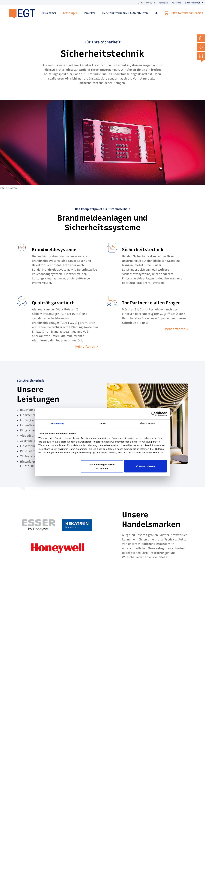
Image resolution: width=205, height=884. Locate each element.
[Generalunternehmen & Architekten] (201, 38)
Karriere (176, 2)
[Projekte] (201, 56)
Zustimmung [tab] (57, 423)
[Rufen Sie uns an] (201, 47)
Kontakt (163, 2)
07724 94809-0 (146, 2)
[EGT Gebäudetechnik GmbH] (20, 13)
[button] (192, 2)
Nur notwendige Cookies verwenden (102, 466)
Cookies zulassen (145, 466)
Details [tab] (102, 423)
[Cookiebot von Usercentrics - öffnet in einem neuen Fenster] (153, 414)
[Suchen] (156, 13)
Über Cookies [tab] (147, 423)
